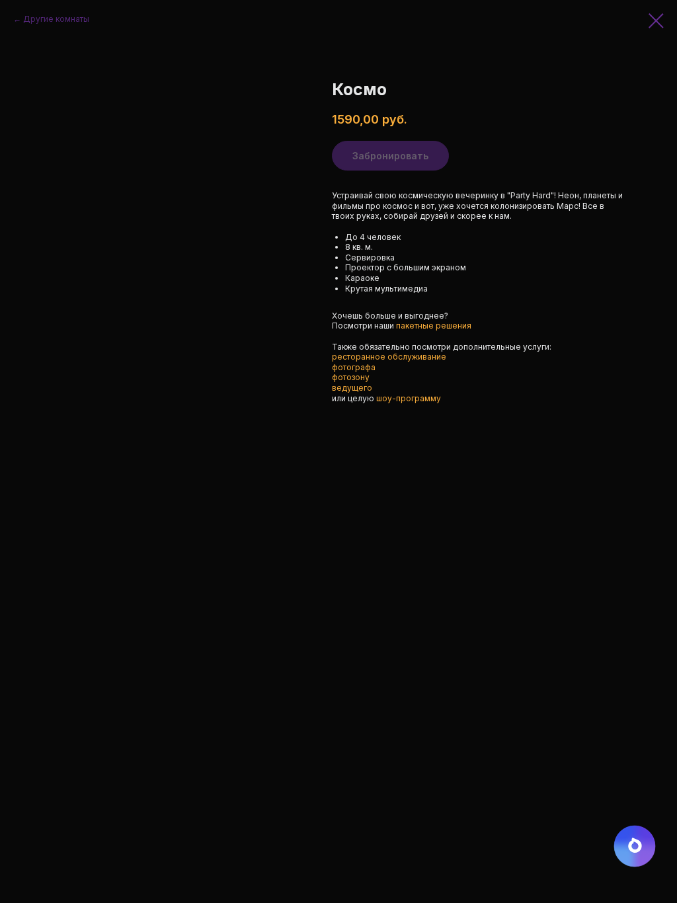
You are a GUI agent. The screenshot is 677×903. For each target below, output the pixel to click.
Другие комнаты (56, 19)
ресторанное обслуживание (389, 357)
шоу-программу (408, 398)
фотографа (354, 367)
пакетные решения (433, 326)
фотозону (351, 377)
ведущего (352, 388)
